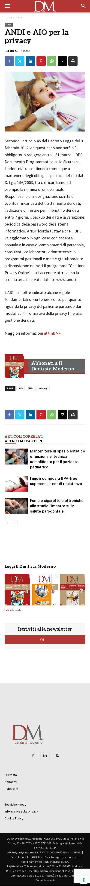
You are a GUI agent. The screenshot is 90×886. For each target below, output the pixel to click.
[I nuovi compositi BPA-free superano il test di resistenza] (16, 484)
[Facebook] (32, 755)
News (19, 17)
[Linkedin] (45, 755)
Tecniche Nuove (15, 804)
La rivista (11, 775)
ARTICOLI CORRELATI (24, 436)
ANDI (30, 388)
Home (8, 17)
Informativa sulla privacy (21, 811)
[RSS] (57, 755)
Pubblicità (11, 789)
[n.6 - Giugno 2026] (45, 590)
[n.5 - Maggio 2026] (72, 590)
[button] (83, 6)
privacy (43, 388)
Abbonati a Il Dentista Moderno (52, 366)
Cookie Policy (14, 818)
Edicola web (13, 610)
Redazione (11, 50)
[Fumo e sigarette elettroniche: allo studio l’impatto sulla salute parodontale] (16, 506)
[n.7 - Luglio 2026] (14, 366)
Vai (42, 639)
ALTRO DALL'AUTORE (24, 441)
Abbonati (11, 782)
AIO (20, 388)
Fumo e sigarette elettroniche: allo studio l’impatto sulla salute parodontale (57, 505)
